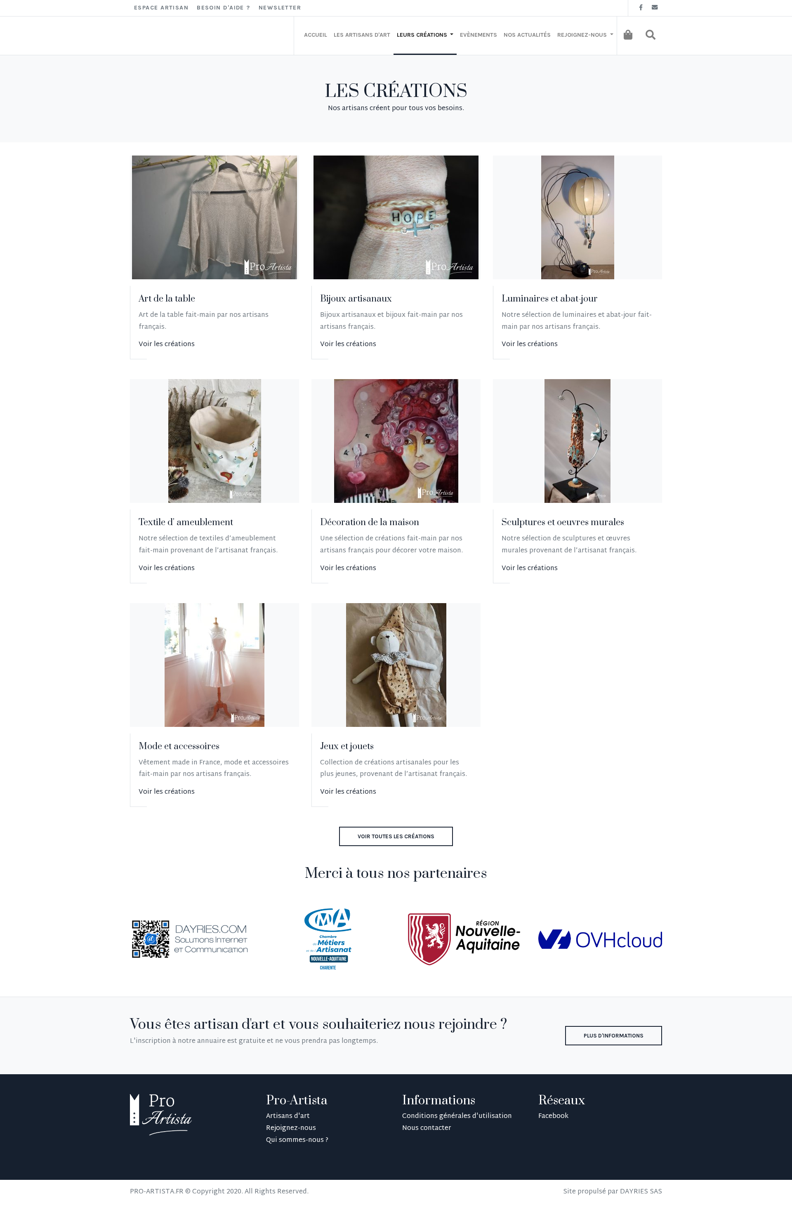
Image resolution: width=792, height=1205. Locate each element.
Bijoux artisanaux (356, 298)
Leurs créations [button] (423, 34)
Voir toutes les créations (396, 836)
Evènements (478, 34)
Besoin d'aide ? (223, 7)
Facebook (553, 1116)
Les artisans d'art (362, 34)
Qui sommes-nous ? (297, 1140)
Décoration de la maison (369, 522)
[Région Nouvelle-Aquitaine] (464, 940)
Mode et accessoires (179, 746)
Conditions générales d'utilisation (457, 1116)
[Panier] (628, 35)
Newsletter (280, 7)
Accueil (315, 34)
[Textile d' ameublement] (214, 441)
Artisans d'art (288, 1116)
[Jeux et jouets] (396, 665)
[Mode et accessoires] (214, 665)
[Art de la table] (214, 217)
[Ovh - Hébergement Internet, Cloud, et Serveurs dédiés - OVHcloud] (600, 940)
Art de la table (167, 298)
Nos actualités (527, 34)
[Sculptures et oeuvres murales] (577, 441)
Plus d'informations (614, 1036)
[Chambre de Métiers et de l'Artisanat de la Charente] (327, 940)
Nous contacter (426, 1128)
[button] (650, 35)
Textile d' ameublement (186, 522)
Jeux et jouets (347, 746)
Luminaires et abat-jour (550, 298)
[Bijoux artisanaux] (396, 217)
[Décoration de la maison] (396, 441)
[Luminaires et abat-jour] (577, 217)
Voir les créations (167, 345)
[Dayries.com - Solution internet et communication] (192, 940)
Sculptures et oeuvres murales (563, 522)
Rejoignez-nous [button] (582, 34)
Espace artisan (161, 7)
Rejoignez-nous (291, 1128)
